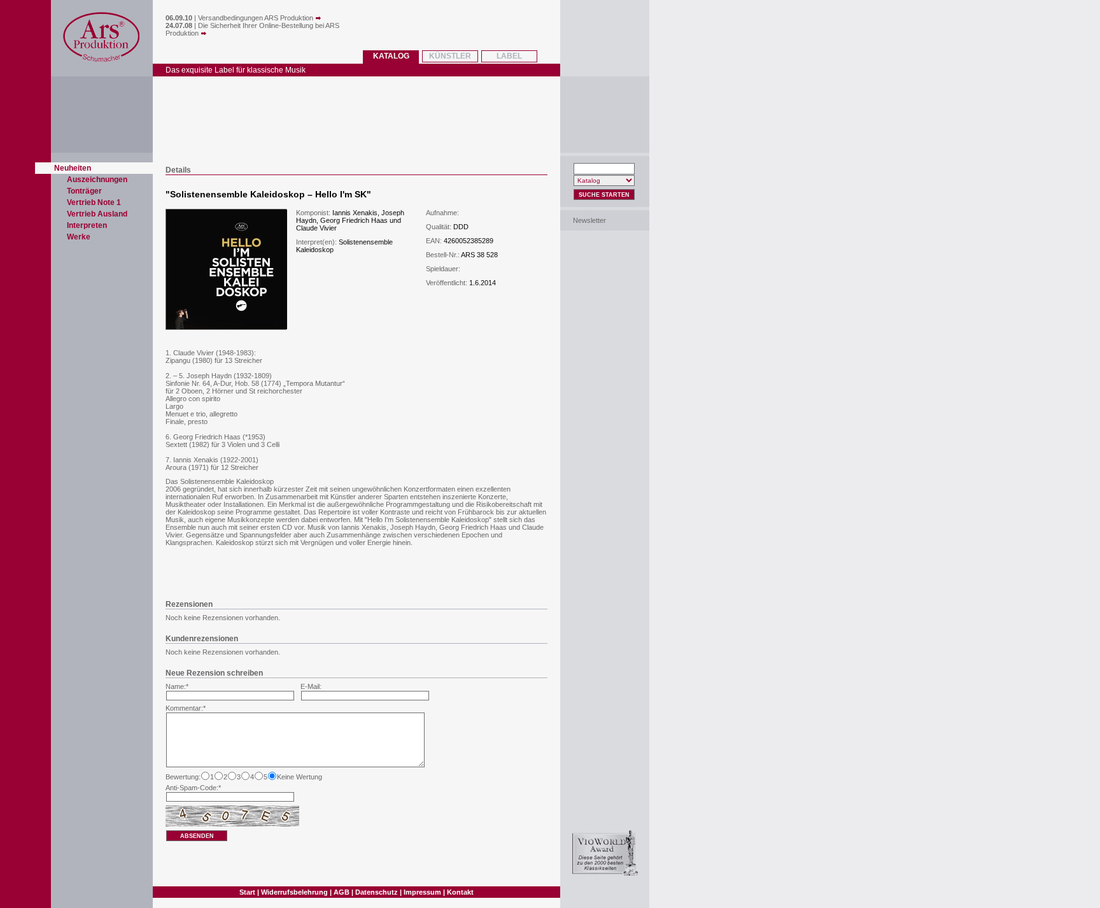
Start (247, 892)
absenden (197, 836)
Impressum (422, 892)
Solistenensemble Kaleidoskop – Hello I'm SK (268, 194)
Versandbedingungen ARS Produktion (256, 18)
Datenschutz (376, 892)
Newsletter (589, 220)
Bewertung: (183, 777)
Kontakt (460, 892)
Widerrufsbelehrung (294, 892)
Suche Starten (604, 195)
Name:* (177, 686)
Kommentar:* (186, 708)
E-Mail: (310, 686)
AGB (341, 892)
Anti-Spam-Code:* (193, 787)
